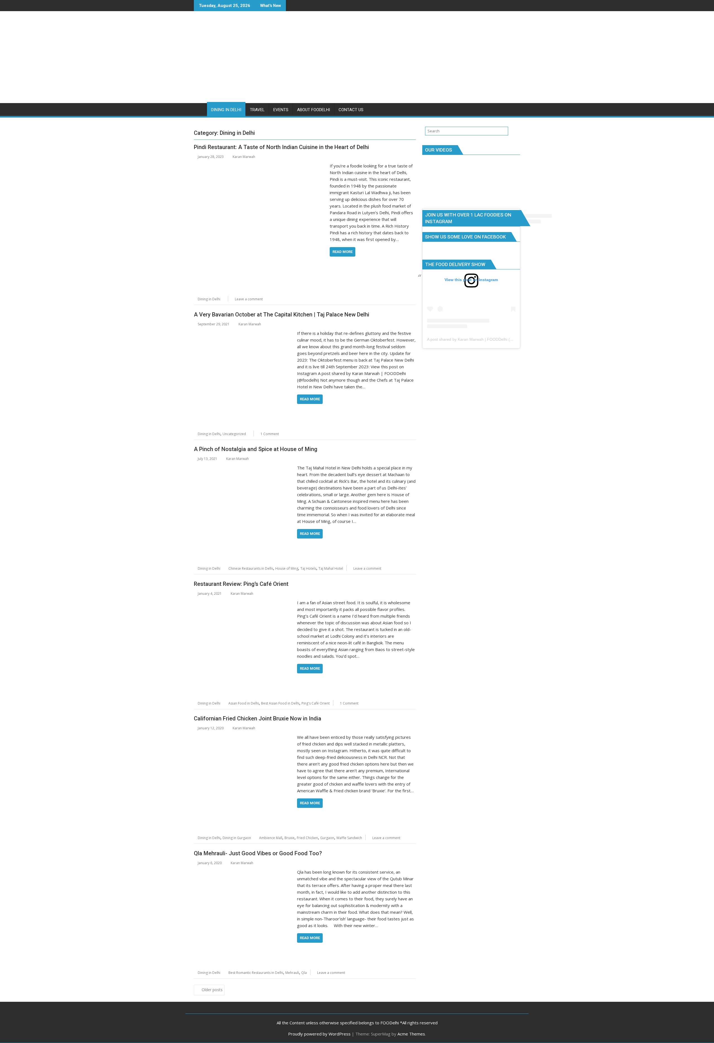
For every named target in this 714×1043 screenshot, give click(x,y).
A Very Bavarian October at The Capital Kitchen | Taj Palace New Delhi (281, 314)
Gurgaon (327, 837)
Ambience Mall (270, 837)
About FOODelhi (313, 109)
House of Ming (286, 568)
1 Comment (269, 434)
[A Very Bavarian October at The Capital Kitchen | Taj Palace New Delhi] (244, 333)
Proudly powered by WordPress (319, 1034)
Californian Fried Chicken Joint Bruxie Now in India (257, 718)
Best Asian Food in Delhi (280, 703)
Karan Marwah (244, 156)
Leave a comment (249, 299)
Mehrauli (292, 972)
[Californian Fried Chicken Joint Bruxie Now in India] (244, 737)
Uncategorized (234, 434)
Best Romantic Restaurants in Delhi (255, 972)
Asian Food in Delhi (243, 703)
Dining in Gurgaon (237, 837)
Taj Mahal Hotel (331, 568)
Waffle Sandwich (349, 837)
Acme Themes (411, 1034)
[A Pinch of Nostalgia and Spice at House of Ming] (244, 468)
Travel (257, 109)
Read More (342, 252)
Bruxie (289, 837)
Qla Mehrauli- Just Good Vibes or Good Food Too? (258, 853)
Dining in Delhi (226, 109)
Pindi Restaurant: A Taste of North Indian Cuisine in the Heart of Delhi (281, 147)
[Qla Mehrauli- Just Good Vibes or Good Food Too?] (244, 872)
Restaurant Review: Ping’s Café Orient (241, 584)
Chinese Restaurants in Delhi (250, 568)
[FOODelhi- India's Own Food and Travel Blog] (199, 109)
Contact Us (351, 109)
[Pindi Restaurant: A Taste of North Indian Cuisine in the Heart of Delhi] (260, 166)
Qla (304, 972)
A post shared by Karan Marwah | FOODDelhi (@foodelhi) (478, 339)
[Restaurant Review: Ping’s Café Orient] (244, 602)
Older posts (212, 989)
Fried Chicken (307, 837)
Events (280, 109)
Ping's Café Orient (315, 703)
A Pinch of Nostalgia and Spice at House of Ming (255, 449)
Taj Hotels (308, 568)
